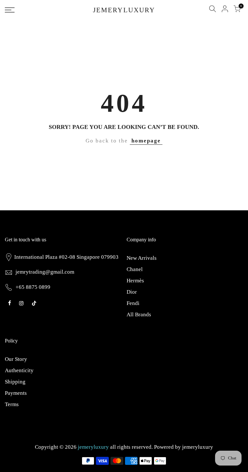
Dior (132, 292)
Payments (16, 393)
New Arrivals (142, 258)
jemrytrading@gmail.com (45, 272)
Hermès (135, 281)
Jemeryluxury (124, 10)
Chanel (135, 269)
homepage (146, 141)
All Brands (139, 314)
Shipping (15, 382)
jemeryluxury (197, 447)
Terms (12, 404)
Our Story (16, 359)
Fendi (133, 303)
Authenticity (19, 370)
